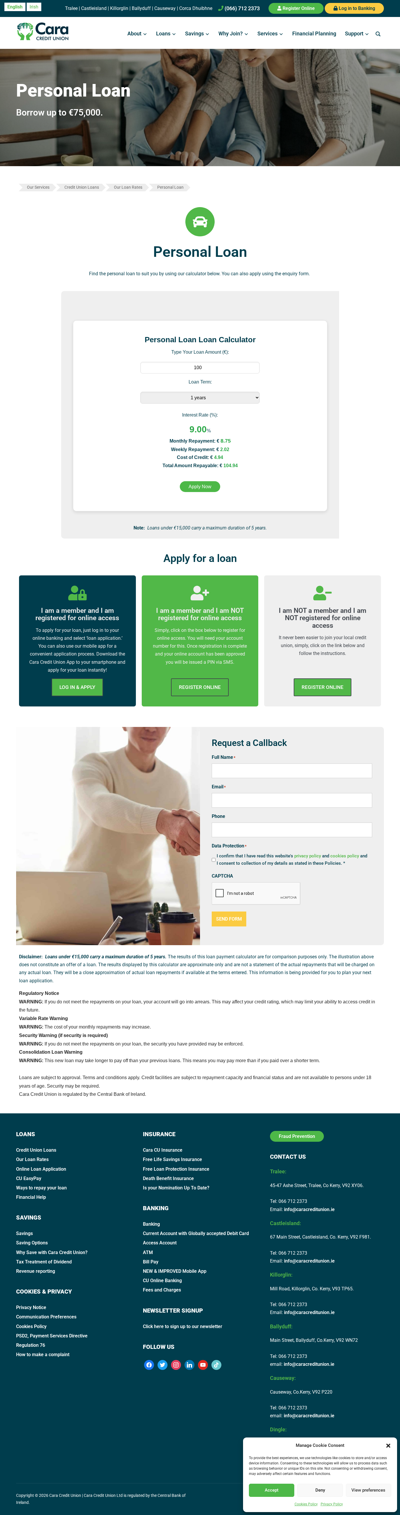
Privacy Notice (31, 1307)
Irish (34, 7)
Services (267, 33)
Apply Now (200, 486)
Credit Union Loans (36, 1150)
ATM (148, 1252)
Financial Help (31, 1197)
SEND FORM (229, 919)
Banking (151, 1224)
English (15, 7)
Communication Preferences (46, 1317)
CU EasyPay (28, 1178)
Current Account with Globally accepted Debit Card (196, 1233)
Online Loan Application (41, 1169)
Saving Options (32, 1243)
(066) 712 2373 (241, 8)
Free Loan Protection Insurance (176, 1169)
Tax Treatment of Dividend (44, 1262)
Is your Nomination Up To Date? (176, 1188)
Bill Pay (150, 1262)
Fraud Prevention (297, 1136)
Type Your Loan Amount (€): (200, 352)
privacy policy (307, 856)
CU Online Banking (162, 1280)
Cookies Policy (306, 1504)
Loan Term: (200, 381)
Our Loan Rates (32, 1159)
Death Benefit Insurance (168, 1178)
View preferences (368, 1490)
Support (354, 33)
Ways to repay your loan (41, 1188)
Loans (163, 33)
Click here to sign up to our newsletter (182, 1326)
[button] (388, 1446)
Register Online (298, 8)
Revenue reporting (35, 1271)
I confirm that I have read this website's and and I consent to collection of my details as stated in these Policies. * (292, 859)
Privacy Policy (332, 1504)
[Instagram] (176, 1364)
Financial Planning (314, 33)
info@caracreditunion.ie (309, 1209)
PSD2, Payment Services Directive (52, 1336)
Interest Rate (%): (200, 414)
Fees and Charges (162, 1290)
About (134, 33)
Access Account (160, 1243)
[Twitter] (162, 1364)
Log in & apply (77, 687)
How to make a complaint (42, 1354)
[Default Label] (189, 1364)
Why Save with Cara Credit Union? (52, 1252)
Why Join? (230, 33)
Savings (194, 33)
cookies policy (345, 856)
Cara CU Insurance (162, 1150)
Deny (320, 1490)
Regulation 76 (30, 1345)
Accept (271, 1490)
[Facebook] (149, 1364)
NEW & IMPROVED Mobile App (174, 1271)
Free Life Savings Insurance (172, 1159)
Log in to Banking (356, 8)
